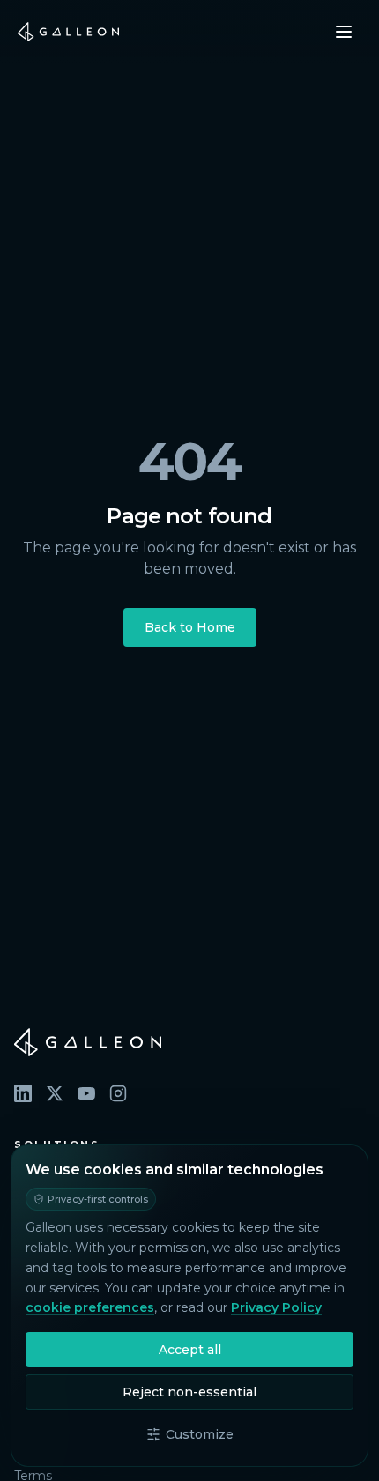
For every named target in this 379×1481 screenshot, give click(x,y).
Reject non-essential (189, 1392)
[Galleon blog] (189, 1042)
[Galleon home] (68, 31)
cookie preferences (90, 1307)
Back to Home (190, 627)
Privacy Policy (276, 1307)
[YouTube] (86, 1093)
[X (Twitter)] (54, 1093)
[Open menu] (343, 31)
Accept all (190, 1350)
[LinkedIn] (23, 1093)
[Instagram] (118, 1093)
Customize (200, 1434)
